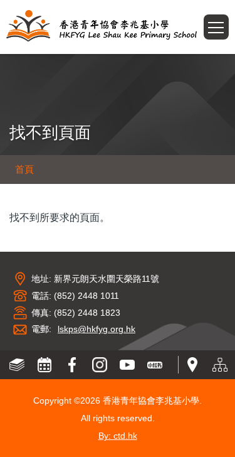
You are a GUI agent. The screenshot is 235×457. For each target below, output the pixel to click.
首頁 (24, 169)
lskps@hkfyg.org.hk (96, 329)
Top (234, 435)
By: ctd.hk (117, 436)
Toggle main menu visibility (228, 23)
